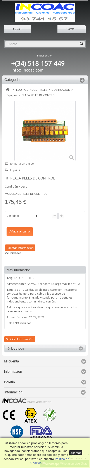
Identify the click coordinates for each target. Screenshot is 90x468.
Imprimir (15, 170)
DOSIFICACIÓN (61, 90)
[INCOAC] (45, 12)
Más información (19, 270)
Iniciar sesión (44, 55)
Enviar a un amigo (22, 164)
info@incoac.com (27, 70)
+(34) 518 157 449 (38, 63)
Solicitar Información (20, 248)
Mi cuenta (11, 361)
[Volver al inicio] (8, 89)
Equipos (12, 95)
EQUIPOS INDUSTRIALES (31, 90)
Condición (11, 186)
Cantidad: (13, 216)
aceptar (76, 452)
